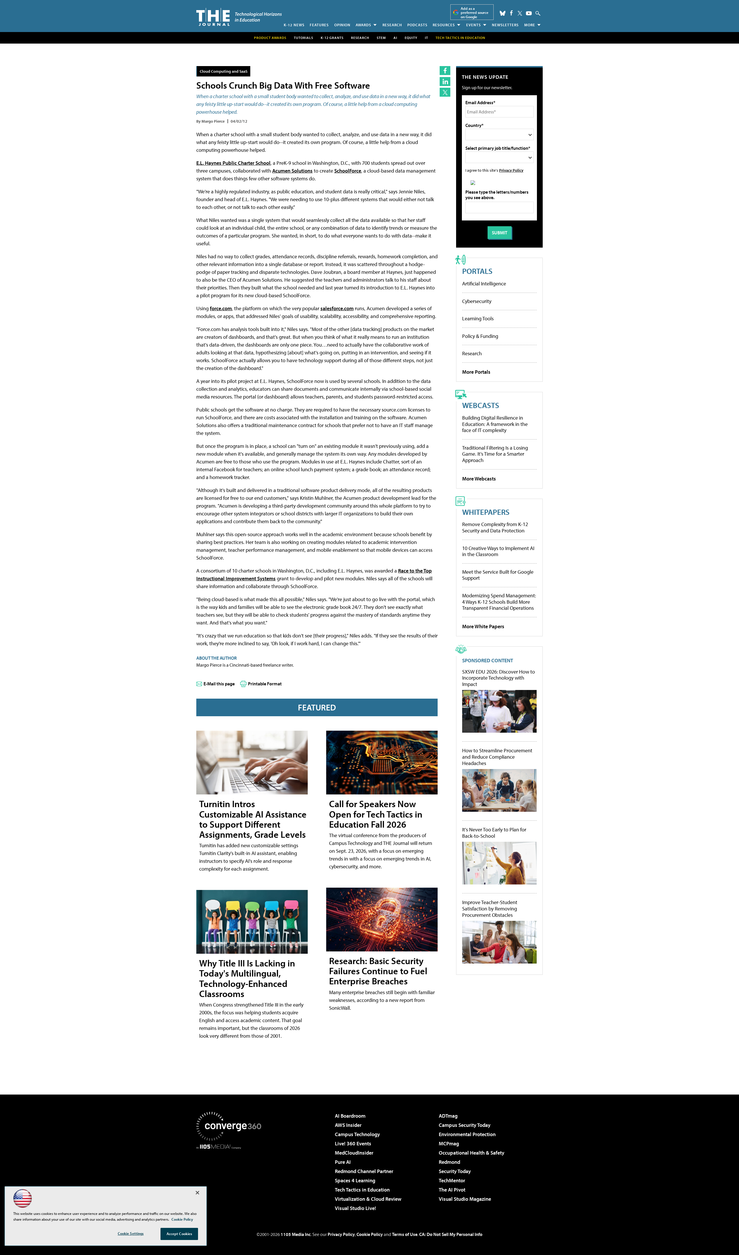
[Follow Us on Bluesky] (502, 13)
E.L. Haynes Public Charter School (233, 163)
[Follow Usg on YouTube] (529, 13)
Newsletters (505, 25)
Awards (363, 25)
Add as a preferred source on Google (474, 12)
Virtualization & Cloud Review (368, 1199)
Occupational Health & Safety (471, 1152)
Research (392, 25)
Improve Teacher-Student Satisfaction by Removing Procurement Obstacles (489, 908)
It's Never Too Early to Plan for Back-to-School (494, 832)
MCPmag (449, 1143)
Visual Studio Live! (355, 1208)
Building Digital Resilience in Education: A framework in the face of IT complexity (495, 423)
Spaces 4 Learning (355, 1180)
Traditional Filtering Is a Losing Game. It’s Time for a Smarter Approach (495, 453)
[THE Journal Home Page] (239, 17)
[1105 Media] (231, 1178)
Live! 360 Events (353, 1143)
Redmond (449, 1162)
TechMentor (452, 1180)
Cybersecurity (476, 301)
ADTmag (448, 1115)
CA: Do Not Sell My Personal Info (450, 1234)
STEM (381, 37)
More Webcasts (479, 478)
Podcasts (417, 25)
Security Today (455, 1171)
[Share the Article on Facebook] (445, 70)
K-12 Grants (332, 37)
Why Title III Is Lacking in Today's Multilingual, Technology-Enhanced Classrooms (247, 978)
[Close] (197, 1192)
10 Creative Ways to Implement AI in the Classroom (498, 551)
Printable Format (265, 684)
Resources (444, 25)
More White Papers (483, 626)
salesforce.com (337, 308)
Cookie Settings (131, 1233)
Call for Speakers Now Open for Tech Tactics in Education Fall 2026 (375, 814)
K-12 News (294, 25)
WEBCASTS (480, 405)
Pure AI (343, 1162)
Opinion (342, 25)
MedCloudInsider (354, 1152)
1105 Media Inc (296, 1234)
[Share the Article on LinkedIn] (445, 81)
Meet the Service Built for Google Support (497, 574)
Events (473, 25)
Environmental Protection (467, 1134)
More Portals (476, 372)
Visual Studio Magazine (465, 1199)
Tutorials (303, 37)
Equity (411, 37)
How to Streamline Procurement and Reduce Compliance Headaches (497, 756)
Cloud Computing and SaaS (223, 71)
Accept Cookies (179, 1233)
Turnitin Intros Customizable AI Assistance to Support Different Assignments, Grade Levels (253, 819)
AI (395, 37)
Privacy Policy (511, 170)
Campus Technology (357, 1134)
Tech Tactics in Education (362, 1189)
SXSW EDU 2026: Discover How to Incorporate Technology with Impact (498, 678)
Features (319, 25)
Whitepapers (486, 512)
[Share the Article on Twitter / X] (445, 92)
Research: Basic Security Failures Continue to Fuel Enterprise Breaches (378, 971)
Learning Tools (478, 318)
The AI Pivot (452, 1189)
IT (426, 37)
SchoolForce (347, 170)
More (529, 25)
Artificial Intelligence (484, 283)
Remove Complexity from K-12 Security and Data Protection (495, 527)
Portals (477, 271)
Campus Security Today (464, 1125)
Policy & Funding (480, 336)
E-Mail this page (219, 684)
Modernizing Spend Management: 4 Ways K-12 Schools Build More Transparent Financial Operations (499, 601)
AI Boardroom (350, 1115)
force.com (221, 308)
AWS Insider (348, 1125)
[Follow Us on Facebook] (511, 13)
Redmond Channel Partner (364, 1171)
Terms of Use (404, 1234)
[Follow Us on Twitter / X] (520, 13)
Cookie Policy (370, 1234)
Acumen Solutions (292, 170)
